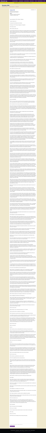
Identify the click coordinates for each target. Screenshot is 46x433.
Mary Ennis (21, 431)
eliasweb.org (4, 1)
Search (29, 430)
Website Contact (29, 431)
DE (35, 9)
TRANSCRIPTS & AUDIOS (5, 6)
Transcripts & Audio (13, 430)
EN (34, 9)
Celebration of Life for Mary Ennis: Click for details (25, 2)
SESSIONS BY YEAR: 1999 (11, 6)
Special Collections (33, 430)
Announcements (17, 430)
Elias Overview (26, 430)
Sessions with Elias (22, 430)
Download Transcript (12, 426)
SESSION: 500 (17, 6)
